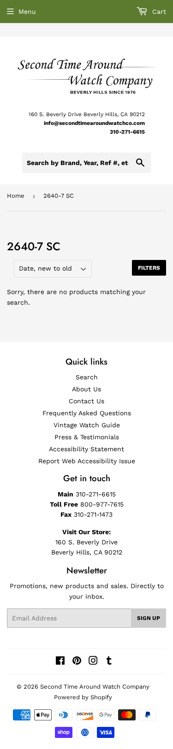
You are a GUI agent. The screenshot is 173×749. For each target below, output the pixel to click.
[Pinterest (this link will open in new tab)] (77, 662)
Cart (158, 11)
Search (87, 377)
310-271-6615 (127, 132)
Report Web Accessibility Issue (86, 461)
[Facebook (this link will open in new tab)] (60, 662)
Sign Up (148, 618)
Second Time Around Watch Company (94, 686)
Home (15, 195)
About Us (86, 389)
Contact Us (86, 401)
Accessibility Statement (86, 449)
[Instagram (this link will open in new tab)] (93, 662)
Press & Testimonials (86, 437)
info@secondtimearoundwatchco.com (94, 123)
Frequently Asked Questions (86, 413)
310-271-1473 (93, 514)
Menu (27, 11)
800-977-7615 (102, 504)
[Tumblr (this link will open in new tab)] (109, 662)
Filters (149, 268)
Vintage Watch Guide (87, 425)
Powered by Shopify (83, 697)
